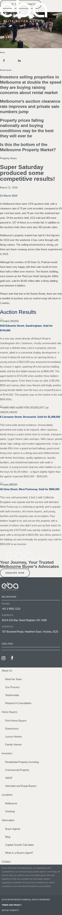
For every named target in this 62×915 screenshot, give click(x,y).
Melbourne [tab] (9, 597)
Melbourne (11, 803)
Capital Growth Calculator (19, 844)
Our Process (12, 687)
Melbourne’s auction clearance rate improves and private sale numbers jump (30, 106)
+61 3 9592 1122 (11, 608)
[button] (4, 61)
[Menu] (3, 25)
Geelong (10, 811)
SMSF (8, 777)
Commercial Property (17, 769)
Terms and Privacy (12, 905)
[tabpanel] (31, 620)
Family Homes (13, 744)
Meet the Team (13, 679)
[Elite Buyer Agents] (23, 21)
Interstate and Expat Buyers (21, 785)
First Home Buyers (16, 720)
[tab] (31, 648)
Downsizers (12, 728)
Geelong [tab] (7, 644)
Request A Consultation (18, 703)
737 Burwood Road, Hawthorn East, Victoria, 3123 (30, 631)
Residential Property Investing (22, 762)
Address (7, 615)
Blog (7, 836)
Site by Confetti (10, 910)
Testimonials (12, 695)
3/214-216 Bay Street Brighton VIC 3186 (24, 620)
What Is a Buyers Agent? (19, 852)
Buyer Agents (12, 828)
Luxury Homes (13, 736)
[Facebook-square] (12, 658)
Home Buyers (9, 711)
